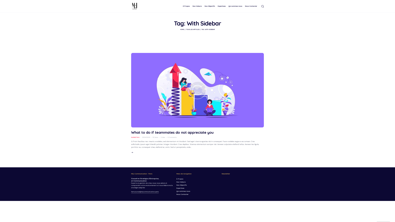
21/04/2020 (146, 137)
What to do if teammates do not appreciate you (172, 132)
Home (182, 29)
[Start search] (262, 6)
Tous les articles (193, 29)
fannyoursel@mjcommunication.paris (145, 192)
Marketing (135, 137)
